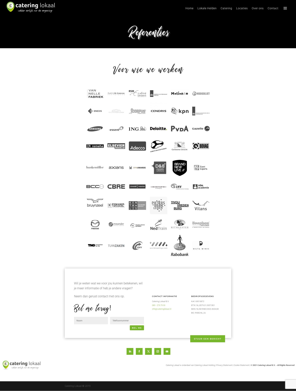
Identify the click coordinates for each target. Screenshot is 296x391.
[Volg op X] (148, 351)
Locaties (242, 8)
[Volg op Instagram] (157, 351)
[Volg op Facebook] (139, 351)
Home (189, 8)
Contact (273, 8)
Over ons (258, 8)
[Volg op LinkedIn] (130, 351)
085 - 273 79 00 (158, 305)
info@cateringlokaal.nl (161, 309)
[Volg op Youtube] (167, 351)
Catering (226, 8)
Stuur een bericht (207, 339)
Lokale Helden (207, 8)
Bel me (137, 328)
